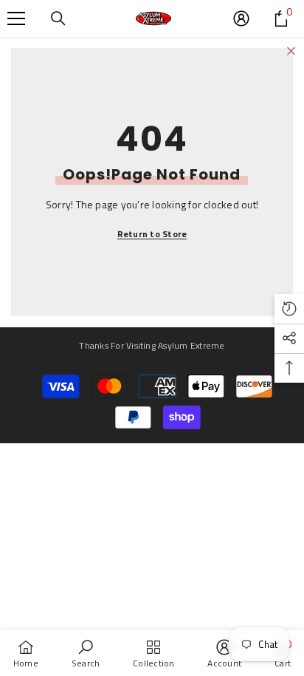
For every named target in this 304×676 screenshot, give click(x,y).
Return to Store (152, 234)
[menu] (16, 18)
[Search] (58, 18)
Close (291, 51)
